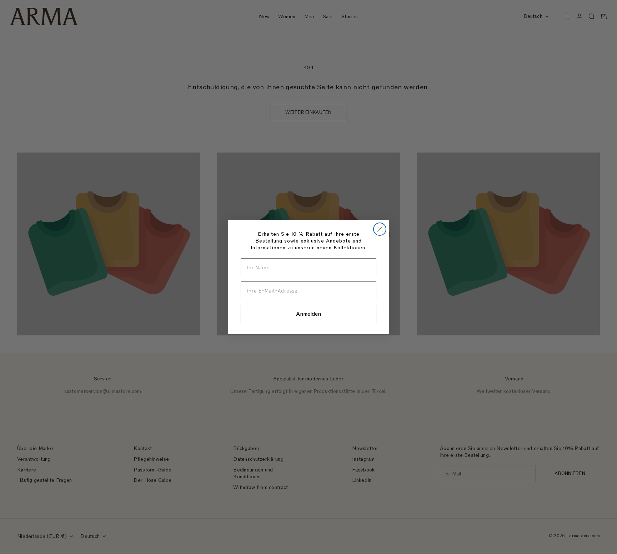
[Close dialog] (379, 229)
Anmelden (308, 314)
